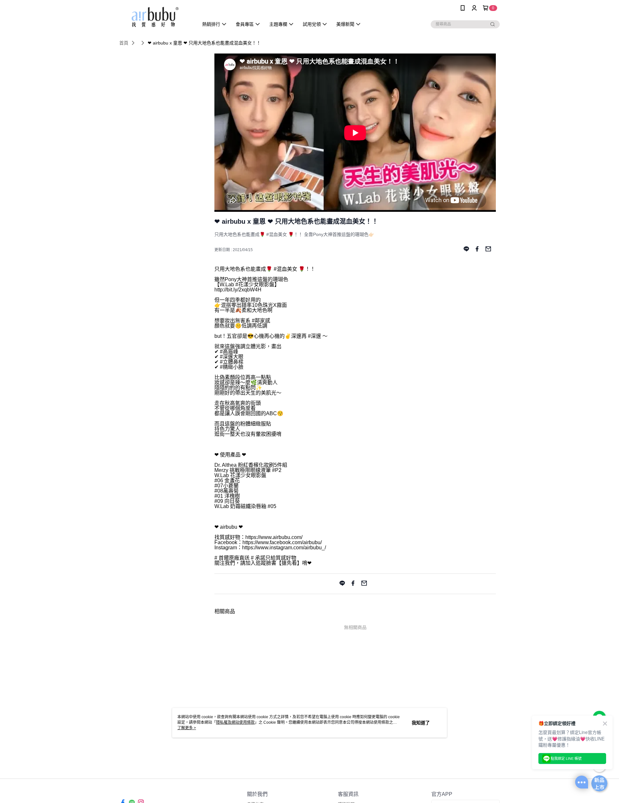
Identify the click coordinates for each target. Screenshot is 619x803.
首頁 (123, 42)
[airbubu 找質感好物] (155, 16)
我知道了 (421, 722)
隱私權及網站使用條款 (235, 722)
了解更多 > (186, 728)
